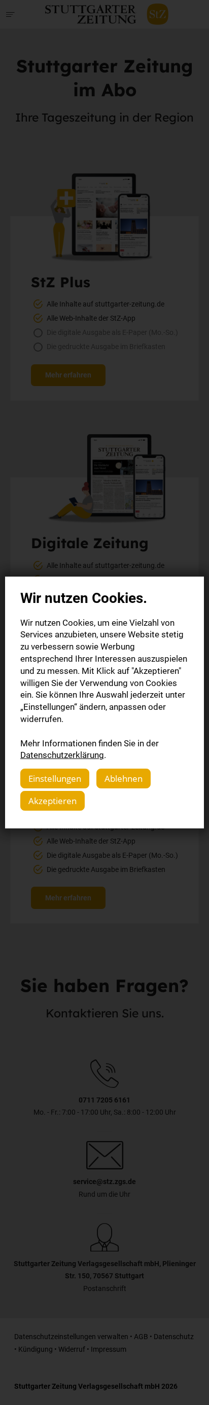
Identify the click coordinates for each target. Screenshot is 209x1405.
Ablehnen (123, 778)
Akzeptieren (52, 801)
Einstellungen (54, 778)
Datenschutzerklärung (62, 755)
